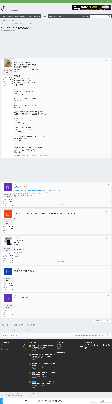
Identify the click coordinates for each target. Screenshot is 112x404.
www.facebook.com (12, 85)
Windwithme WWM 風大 (31, 155)
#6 (108, 295)
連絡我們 (77, 335)
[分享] (106, 60)
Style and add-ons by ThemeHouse (40, 394)
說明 (100, 335)
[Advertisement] (56, 43)
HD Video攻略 (17, 256)
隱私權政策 (94, 335)
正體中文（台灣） (14, 335)
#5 (108, 268)
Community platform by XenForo (16, 394)
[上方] (105, 335)
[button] (12, 16)
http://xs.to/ (24, 252)
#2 (108, 184)
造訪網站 (10, 262)
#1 (108, 60)
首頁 (103, 335)
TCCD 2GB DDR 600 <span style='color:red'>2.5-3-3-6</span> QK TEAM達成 (34, 190)
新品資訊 (34, 350)
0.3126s (25, 395)
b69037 (26, 350)
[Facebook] (110, 395)
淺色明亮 (5, 335)
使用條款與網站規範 (86, 335)
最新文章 (34, 342)
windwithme (6, 30)
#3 (108, 211)
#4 (108, 238)
